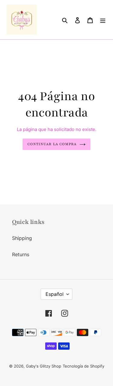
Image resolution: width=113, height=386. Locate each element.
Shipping (22, 238)
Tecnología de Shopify (83, 366)
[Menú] (102, 19)
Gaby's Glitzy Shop (43, 366)
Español (55, 294)
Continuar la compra (52, 144)
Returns (20, 254)
